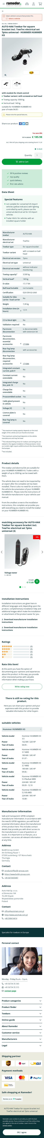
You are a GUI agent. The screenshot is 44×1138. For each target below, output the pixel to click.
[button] (34, 4)
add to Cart (23, 162)
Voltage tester (11, 573)
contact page (10, 991)
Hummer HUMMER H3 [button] (14, 729)
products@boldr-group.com (16, 870)
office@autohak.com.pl (14, 911)
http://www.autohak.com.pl (16, 915)
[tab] (6, 84)
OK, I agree (21, 1132)
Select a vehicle (14, 19)
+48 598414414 (11, 918)
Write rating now (22, 686)
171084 (26, 344)
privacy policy (7, 1125)
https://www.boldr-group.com (17, 874)
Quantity (28, 155)
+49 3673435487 (11, 878)
